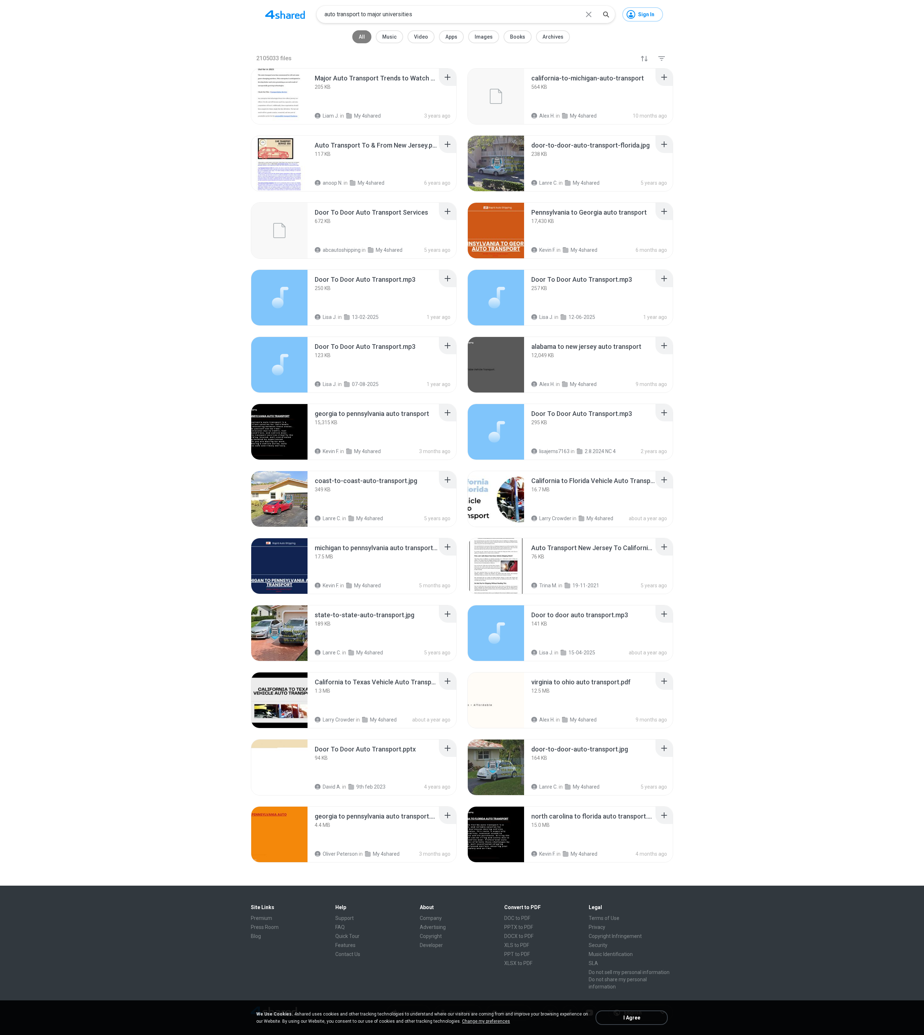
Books (517, 37)
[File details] (279, 96)
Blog (256, 936)
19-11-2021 (585, 585)
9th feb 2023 (370, 787)
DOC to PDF (517, 918)
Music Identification (611, 954)
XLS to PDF (516, 945)
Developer (431, 945)
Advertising (433, 927)
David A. (332, 787)
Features (345, 945)
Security (598, 945)
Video (421, 37)
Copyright (431, 936)
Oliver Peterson (340, 854)
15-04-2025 (581, 652)
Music (389, 37)
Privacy (597, 927)
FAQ (340, 927)
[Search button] (606, 14)
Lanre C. (332, 518)
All (362, 37)
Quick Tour (347, 936)
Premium (261, 918)
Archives (552, 37)
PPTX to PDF (518, 927)
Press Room (265, 927)
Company (431, 918)
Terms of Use (604, 918)
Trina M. (548, 585)
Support (344, 918)
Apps (451, 37)
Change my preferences (486, 1021)
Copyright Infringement (615, 936)
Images (484, 37)
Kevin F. (331, 585)
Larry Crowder (555, 518)
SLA (593, 963)
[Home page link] (285, 14)
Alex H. (547, 720)
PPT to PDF (517, 954)
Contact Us (347, 954)
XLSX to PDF (518, 963)
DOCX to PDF (518, 936)
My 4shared (369, 518)
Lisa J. (546, 652)
